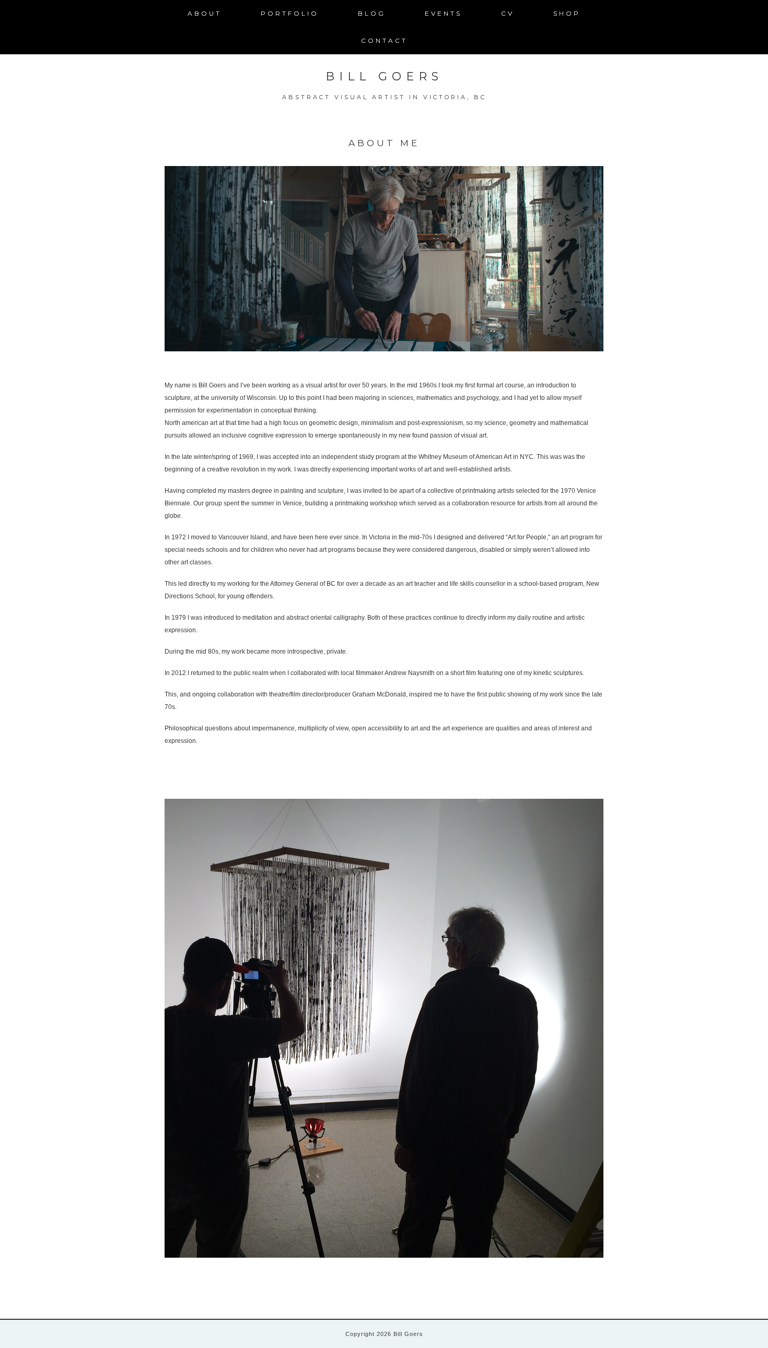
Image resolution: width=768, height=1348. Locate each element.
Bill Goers (384, 76)
